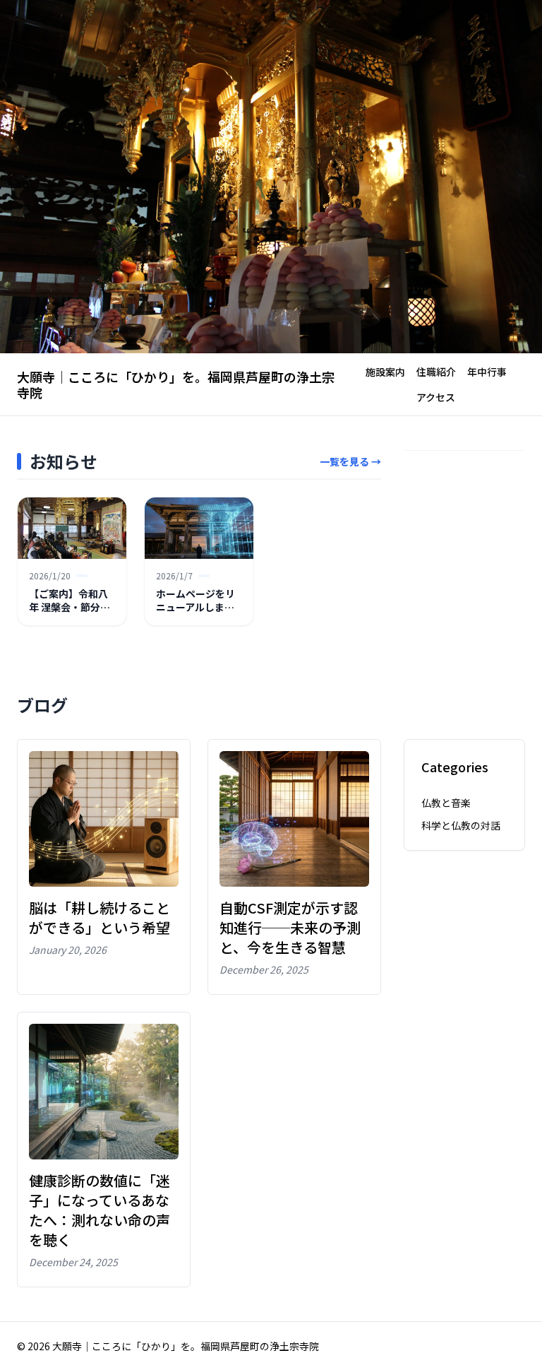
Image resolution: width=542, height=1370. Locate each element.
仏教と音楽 (446, 803)
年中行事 (487, 372)
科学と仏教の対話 (460, 825)
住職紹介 (436, 372)
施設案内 (385, 372)
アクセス (435, 397)
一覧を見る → (350, 461)
